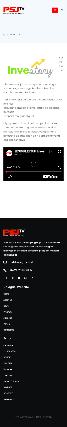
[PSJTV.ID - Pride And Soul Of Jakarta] (14, 10)
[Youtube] (19, 278)
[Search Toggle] (62, 10)
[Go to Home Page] (4, 35)
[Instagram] (25, 278)
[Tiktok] (32, 278)
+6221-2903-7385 (21, 270)
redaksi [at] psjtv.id (21, 262)
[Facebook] (6, 278)
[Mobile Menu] (55, 10)
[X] (12, 278)
